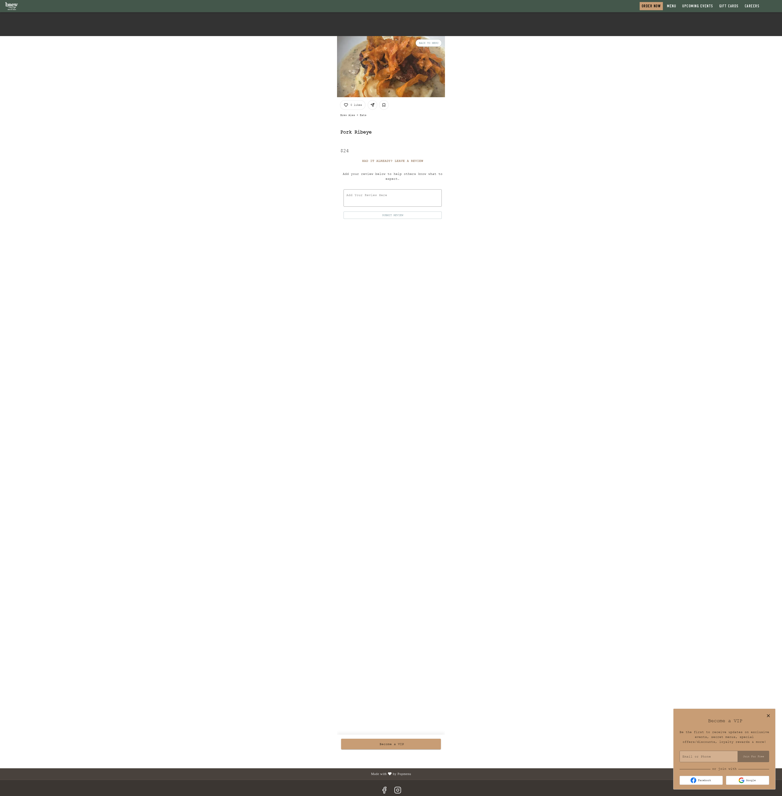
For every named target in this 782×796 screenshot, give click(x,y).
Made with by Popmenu (207, 774)
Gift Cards (729, 6)
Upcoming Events (697, 6)
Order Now (651, 6)
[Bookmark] (383, 104)
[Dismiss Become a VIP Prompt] (768, 716)
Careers (752, 6)
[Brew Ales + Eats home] (21, 6)
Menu (671, 6)
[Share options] (372, 104)
